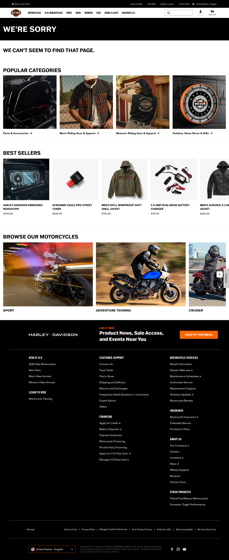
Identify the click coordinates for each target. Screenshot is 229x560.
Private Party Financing (113, 447)
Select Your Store (22, 4)
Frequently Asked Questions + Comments (124, 394)
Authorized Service (181, 382)
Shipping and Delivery (112, 382)
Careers (174, 451)
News (173, 463)
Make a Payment (109, 429)
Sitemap (30, 529)
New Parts (35, 370)
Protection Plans (180, 429)
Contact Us (106, 364)
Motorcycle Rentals (181, 400)
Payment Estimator (110, 435)
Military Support (179, 469)
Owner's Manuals (180, 370)
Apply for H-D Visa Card (113, 453)
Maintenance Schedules (184, 376)
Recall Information (181, 364)
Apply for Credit (108, 423)
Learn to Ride (136, 4)
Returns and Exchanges (113, 388)
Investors (175, 457)
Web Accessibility (184, 529)
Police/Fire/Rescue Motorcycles (189, 498)
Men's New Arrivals (40, 376)
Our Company (178, 445)
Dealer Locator (167, 4)
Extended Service (180, 423)
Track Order (184, 4)
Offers (103, 406)
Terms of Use (70, 529)
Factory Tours (178, 482)
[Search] (179, 13)
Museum (175, 475)
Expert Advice (107, 400)
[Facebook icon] (172, 549)
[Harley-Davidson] (61, 335)
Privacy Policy (88, 529)
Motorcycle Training (40, 398)
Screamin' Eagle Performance (187, 504)
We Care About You (206, 529)
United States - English (206, 4)
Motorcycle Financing (112, 441)
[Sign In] (200, 12)
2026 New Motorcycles (42, 364)
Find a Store (106, 376)
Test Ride (151, 4)
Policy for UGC (164, 529)
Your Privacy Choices (142, 529)
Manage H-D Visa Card (112, 459)
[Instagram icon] (178, 549)
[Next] (223, 189)
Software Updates (180, 394)
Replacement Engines (183, 388)
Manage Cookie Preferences (113, 529)
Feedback (226, 278)
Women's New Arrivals (42, 382)
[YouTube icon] (184, 549)
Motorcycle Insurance (183, 417)
